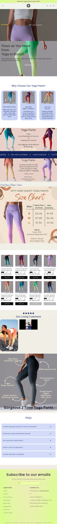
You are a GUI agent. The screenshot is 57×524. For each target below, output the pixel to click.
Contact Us (6, 509)
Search (5, 491)
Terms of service (30, 522)
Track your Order (7, 512)
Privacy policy (22, 522)
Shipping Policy (7, 506)
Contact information (47, 522)
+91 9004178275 (44, 491)
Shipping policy (38, 522)
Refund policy (15, 522)
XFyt (10, 522)
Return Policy (6, 503)
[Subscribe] (39, 483)
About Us (5, 494)
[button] (2, 5)
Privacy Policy (7, 500)
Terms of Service (7, 497)
